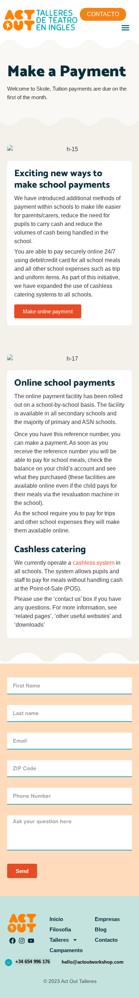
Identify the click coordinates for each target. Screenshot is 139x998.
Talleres (59, 940)
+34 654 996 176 (32, 961)
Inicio (56, 919)
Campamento (66, 950)
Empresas (107, 919)
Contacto (106, 940)
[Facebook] (12, 940)
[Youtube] (31, 940)
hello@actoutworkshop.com (93, 962)
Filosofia (60, 929)
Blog (101, 929)
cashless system (93, 563)
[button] (125, 27)
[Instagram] (21, 940)
